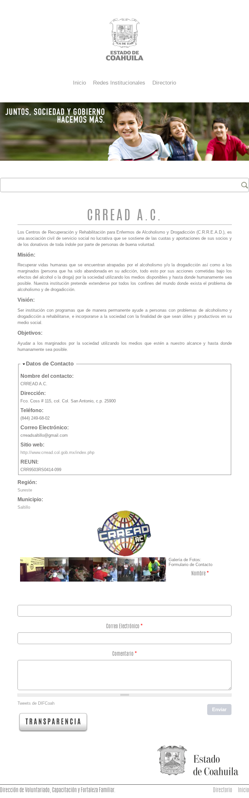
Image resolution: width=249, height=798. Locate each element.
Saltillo (24, 507)
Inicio (79, 83)
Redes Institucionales (119, 83)
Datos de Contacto (50, 364)
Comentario (124, 654)
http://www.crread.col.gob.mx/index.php (57, 452)
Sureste (25, 490)
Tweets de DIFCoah (36, 703)
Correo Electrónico (124, 626)
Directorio (164, 83)
